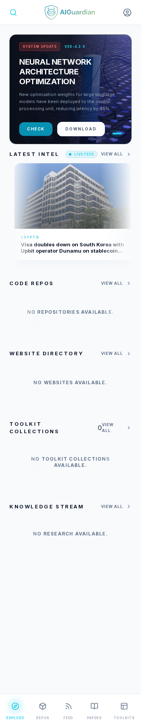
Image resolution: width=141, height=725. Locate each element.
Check (36, 129)
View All (112, 154)
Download (81, 129)
